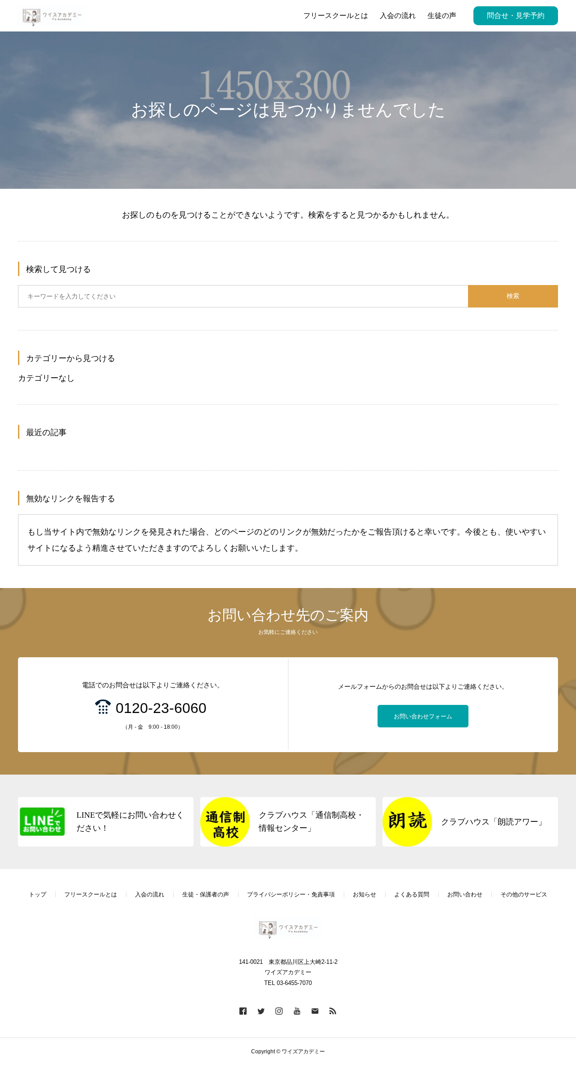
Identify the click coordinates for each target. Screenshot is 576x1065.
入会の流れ (149, 894)
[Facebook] (243, 1010)
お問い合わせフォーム (423, 716)
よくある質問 (411, 894)
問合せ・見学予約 (515, 15)
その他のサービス (523, 894)
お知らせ (364, 894)
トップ (37, 894)
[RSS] (333, 1010)
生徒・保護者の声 (205, 894)
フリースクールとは (90, 894)
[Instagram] (279, 1010)
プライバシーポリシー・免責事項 (291, 894)
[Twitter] (261, 1010)
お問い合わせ (464, 894)
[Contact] (315, 1010)
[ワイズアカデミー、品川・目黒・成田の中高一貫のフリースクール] (52, 16)
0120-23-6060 (161, 708)
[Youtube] (297, 1010)
